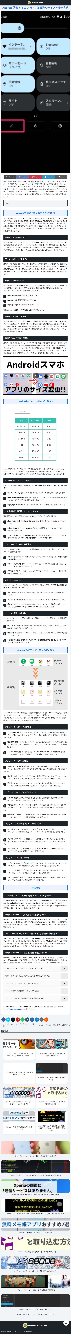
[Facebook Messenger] (8, 1019)
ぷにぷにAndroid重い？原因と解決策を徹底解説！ (53, 1025)
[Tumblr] (27, 1019)
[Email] (41, 1019)
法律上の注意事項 (6, 1332)
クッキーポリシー (17, 1332)
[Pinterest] (18, 1019)
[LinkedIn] (32, 1019)
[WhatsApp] (22, 1019)
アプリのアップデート (29, 863)
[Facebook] (3, 1019)
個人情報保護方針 (28, 1332)
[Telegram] (37, 1019)
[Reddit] (46, 1019)
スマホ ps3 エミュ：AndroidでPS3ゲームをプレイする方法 (18, 1025)
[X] (13, 1019)
